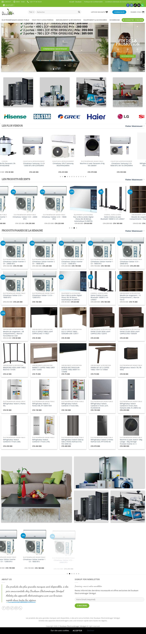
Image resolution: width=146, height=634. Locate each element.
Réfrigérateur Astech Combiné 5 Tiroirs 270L (41, 441)
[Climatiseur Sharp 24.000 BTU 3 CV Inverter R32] (29, 145)
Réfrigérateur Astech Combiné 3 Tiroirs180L (70, 405)
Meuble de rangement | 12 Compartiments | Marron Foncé (130, 297)
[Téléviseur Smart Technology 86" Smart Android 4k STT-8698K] (114, 199)
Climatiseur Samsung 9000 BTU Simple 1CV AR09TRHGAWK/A (88, 164)
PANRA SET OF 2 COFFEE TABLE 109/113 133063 (100, 369)
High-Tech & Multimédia (42, 20)
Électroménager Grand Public (15, 20)
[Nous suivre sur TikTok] (135, 5)
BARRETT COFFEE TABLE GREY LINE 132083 (43, 369)
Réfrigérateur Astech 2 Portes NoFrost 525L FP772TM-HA (102, 441)
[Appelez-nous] (142, 5)
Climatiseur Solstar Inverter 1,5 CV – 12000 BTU (71, 263)
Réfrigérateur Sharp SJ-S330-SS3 (58, 164)
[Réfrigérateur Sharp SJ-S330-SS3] (58, 145)
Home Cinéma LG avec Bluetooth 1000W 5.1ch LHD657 (99, 297)
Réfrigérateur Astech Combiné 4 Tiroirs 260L (12, 441)
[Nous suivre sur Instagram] (131, 5)
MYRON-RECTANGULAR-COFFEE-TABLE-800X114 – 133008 (71, 370)
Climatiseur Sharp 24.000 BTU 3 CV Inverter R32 (29, 164)
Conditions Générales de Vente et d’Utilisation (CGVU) (123, 2)
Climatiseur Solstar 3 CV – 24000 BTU (129, 263)
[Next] (103, 47)
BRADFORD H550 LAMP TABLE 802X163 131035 (14, 369)
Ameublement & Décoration (68, 20)
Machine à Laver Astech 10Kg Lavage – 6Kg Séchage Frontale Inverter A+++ (131, 442)
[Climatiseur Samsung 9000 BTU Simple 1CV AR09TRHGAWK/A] (87, 145)
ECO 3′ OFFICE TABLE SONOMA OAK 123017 (69, 333)
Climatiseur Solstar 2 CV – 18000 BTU (13, 296)
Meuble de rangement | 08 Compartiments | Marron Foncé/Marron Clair (13, 334)
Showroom (115, 20)
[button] (137, 12)
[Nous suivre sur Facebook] (128, 5)
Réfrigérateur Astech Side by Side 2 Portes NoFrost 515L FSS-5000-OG (72, 442)
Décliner (90, 630)
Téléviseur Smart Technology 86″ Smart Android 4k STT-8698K (114, 219)
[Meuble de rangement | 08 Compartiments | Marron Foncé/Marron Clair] (75, 544)
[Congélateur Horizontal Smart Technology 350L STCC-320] (26, 199)
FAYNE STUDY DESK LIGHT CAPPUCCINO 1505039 (130, 333)
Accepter (77, 630)
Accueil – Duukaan (75, 2)
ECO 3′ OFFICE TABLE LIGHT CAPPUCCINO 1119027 (42, 333)
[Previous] (6, 47)
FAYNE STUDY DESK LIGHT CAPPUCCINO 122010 (100, 333)
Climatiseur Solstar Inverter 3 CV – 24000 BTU (14, 263)
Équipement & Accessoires (95, 20)
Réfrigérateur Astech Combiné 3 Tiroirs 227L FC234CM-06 (99, 406)
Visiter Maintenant (133, 126)
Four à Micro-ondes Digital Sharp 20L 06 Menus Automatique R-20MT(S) (71, 297)
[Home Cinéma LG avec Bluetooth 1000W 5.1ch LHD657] (17, 542)
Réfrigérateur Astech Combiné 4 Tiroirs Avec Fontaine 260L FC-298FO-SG (130, 406)
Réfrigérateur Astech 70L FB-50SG (131, 369)
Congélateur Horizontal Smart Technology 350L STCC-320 (26, 218)
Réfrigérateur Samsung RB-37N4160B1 (116, 164)
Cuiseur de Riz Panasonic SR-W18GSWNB (85, 218)
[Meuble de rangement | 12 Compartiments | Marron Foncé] (46, 542)
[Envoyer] (79, 12)
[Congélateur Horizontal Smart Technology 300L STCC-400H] (55, 199)
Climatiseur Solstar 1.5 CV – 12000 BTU (42, 296)
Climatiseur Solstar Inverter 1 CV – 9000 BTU (102, 263)
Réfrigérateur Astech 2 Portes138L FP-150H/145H (42, 405)
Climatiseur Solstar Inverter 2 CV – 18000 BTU (43, 263)
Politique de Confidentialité (93, 2)
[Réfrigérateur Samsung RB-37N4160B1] (116, 145)
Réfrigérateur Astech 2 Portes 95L (14, 405)
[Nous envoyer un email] (139, 5)
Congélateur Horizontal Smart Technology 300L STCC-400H (55, 218)
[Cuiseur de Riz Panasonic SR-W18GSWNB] (84, 199)
